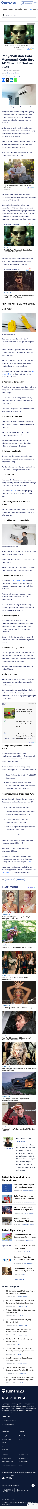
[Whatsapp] (15, 80)
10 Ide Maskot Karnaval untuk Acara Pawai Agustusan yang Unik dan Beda (20, 1350)
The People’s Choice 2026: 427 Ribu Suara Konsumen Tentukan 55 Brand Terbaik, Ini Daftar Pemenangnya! (19, 1369)
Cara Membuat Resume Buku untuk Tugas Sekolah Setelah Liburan (24, 1270)
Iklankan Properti (23, 1436)
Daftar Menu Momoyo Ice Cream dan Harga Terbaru (24, 1197)
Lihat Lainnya (19, 1279)
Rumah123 (7, 872)
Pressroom (5, 1449)
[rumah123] (14, 1391)
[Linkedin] (11, 80)
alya (19, 1344)
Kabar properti (8, 9)
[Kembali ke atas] (33, 1485)
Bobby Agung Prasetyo (13, 76)
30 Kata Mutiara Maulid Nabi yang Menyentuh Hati (18, 1321)
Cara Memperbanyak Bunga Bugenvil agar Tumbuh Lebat (25, 1236)
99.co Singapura (23, 1461)
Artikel (9, 20)
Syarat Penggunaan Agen (9, 1465)
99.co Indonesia (23, 1458)
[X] (7, 80)
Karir (3, 1446)
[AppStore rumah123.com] (8, 1490)
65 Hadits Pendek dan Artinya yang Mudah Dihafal (19, 1340)
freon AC (14, 491)
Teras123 (30, 862)
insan (19, 1354)
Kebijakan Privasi (6, 1458)
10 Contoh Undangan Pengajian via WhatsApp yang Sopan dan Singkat (23, 1220)
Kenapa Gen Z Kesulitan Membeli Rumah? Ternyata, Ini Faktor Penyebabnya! (18, 1330)
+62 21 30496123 (9, 1424)
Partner (4, 1442)
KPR (20, 1439)
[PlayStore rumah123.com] (22, 1490)
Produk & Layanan (7, 1439)
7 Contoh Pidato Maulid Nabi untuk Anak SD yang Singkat (20, 1311)
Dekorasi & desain (21, 9)
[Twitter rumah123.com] (7, 1398)
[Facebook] (3, 80)
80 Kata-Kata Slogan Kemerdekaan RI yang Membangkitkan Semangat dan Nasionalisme (20, 1378)
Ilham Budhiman (28, 1240)
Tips (30, 9)
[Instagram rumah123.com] (11, 1398)
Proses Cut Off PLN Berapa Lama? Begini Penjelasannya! (24, 1247)
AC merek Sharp (19, 580)
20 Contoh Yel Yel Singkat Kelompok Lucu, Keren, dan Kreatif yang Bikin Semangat (25, 1186)
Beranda (5, 20)
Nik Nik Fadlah (22, 1316)
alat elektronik (20, 879)
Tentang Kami (5, 1436)
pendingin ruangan (8, 883)
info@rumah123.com (10, 1421)
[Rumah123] (8, 3)
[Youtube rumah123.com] (15, 1398)
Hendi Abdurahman (13, 73)
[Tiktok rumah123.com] (24, 1398)
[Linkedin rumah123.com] (19, 1398)
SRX (20, 1465)
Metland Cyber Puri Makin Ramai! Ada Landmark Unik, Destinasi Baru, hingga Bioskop (20, 1302)
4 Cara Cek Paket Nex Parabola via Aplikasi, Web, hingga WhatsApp (24, 1258)
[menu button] (35, 3)
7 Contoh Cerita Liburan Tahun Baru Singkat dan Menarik (23, 1208)
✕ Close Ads (32, 1505)
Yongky (25, 1274)
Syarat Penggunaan (7, 1461)
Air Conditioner (10, 879)
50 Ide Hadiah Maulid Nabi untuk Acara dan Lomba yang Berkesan (20, 1292)
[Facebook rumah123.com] (3, 1398)
